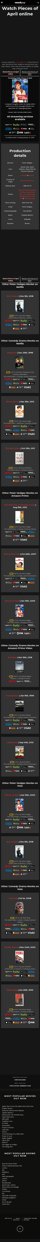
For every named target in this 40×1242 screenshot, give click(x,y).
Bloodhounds (6, 1183)
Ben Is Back (12, 296)
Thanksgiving (29, 198)
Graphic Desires (7, 1108)
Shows (27, 1220)
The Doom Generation (20, 1086)
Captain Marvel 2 (7, 1113)
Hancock (13, 898)
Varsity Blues (12, 695)
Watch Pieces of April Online (11, 73)
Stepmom (12, 353)
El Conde (5, 1123)
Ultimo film (5, 1140)
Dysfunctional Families (27, 190)
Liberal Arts (12, 742)
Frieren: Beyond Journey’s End (12, 1166)
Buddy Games (11, 947)
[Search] (38, 2)
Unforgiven (20, 1080)
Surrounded (6, 1125)
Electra (4, 1181)
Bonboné (12, 657)
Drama (25, 62)
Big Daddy (12, 990)
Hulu (18, 1218)
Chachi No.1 (6, 1204)
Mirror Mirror (12, 401)
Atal (3, 1174)
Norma (4, 1132)
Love (25, 194)
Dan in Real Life (12, 554)
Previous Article (20, 1077)
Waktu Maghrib (7, 1138)
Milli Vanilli (5, 1119)
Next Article (20, 1083)
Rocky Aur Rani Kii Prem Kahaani (13, 1110)
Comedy (18, 62)
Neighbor (23, 196)
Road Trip (30, 196)
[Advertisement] (20, 39)
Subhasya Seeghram (9, 1198)
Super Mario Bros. (8, 1117)
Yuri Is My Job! (6, 1202)
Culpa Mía (5, 1130)
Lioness (4, 1168)
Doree (4, 1200)
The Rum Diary (12, 448)
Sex (21, 198)
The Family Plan (7, 1147)
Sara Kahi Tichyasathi (9, 1195)
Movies (16, 1220)
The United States (27, 181)
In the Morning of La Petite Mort (13, 1134)
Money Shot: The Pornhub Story (12, 1115)
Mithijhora (5, 1172)
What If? (4, 1142)
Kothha (4, 1189)
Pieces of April (12, 601)
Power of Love (7, 1136)
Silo (3, 1170)
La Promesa (6, 1191)
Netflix (8, 1218)
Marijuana (31, 194)
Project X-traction (8, 1128)
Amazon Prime (30, 1218)
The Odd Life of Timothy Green (19, 505)
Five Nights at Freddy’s (9, 1145)
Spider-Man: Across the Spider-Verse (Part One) (17, 1106)
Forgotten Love (7, 1121)
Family (22, 192)
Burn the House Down (9, 1164)
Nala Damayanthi (8, 1176)
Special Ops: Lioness (9, 1185)
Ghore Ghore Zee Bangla (10, 1187)
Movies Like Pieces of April (30, 73)
